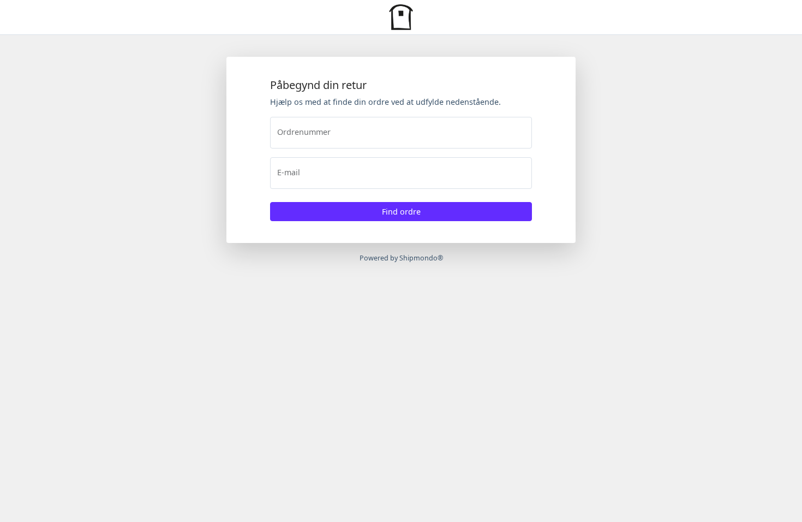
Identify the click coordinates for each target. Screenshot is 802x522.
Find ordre (401, 211)
